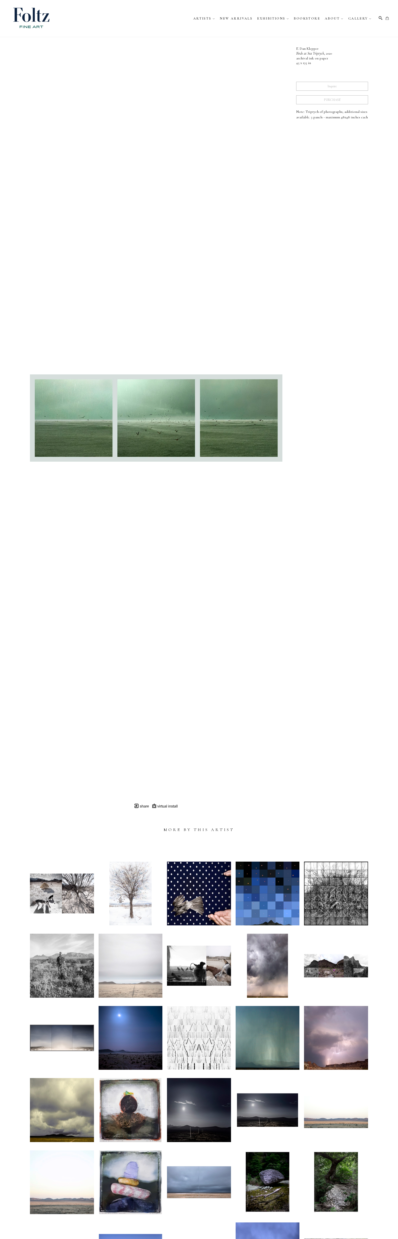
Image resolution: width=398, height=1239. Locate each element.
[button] (204, 18)
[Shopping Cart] (387, 18)
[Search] (380, 18)
